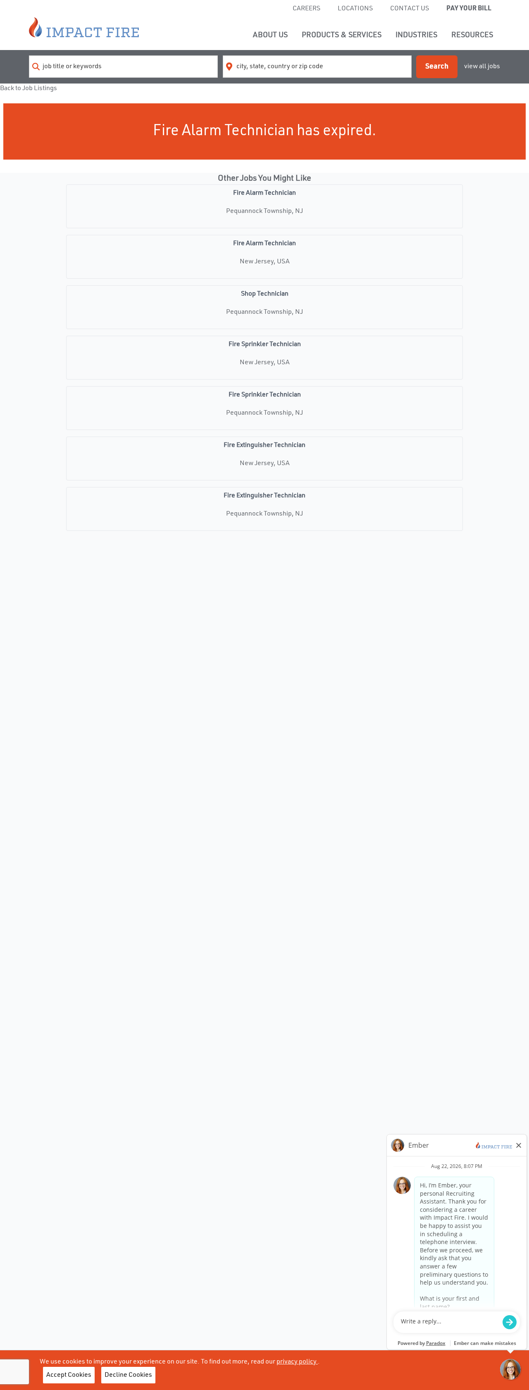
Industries (416, 35)
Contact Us (409, 8)
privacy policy (297, 1362)
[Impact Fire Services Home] (84, 27)
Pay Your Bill (468, 8)
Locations (355, 8)
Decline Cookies (128, 1375)
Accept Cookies (68, 1375)
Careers (306, 8)
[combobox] (123, 66)
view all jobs (482, 66)
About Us (270, 35)
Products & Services (341, 35)
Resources (472, 35)
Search (436, 66)
